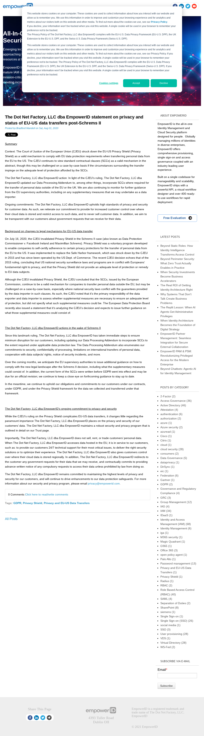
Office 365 (169, 550)
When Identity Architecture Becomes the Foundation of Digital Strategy (177, 325)
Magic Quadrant (172, 541)
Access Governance (176, 400)
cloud (166, 444)
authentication (171, 414)
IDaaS (166, 515)
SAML (166, 598)
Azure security (171, 427)
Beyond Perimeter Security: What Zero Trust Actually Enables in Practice (177, 263)
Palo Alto (168, 559)
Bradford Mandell (25, 128)
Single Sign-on (171, 616)
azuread (167, 431)
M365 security (171, 537)
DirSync (167, 466)
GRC (165, 497)
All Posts (11, 519)
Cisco (166, 436)
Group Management (176, 502)
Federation (169, 475)
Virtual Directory (173, 642)
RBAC (166, 585)
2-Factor (168, 396)
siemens (167, 612)
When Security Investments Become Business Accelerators (177, 276)
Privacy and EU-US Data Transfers (67, 503)
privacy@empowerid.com (104, 483)
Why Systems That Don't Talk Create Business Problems (175, 299)
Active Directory (173, 405)
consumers (169, 453)
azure (166, 422)
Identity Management (175, 528)
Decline (164, 83)
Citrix (165, 440)
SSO (165, 629)
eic (164, 471)
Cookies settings (108, 83)
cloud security (172, 449)
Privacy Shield (32, 503)
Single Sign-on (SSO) (176, 620)
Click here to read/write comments (46, 494)
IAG (165, 506)
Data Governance (173, 458)
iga (164, 532)
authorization (170, 418)
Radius (167, 581)
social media (170, 625)
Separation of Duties (175, 603)
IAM (165, 510)
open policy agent (173, 554)
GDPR (17, 503)
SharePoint (169, 607)
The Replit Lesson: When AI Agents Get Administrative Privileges (177, 312)
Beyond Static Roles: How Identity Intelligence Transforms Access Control (177, 250)
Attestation (169, 409)
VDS (165, 638)
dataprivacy (169, 462)
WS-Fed (167, 647)
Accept (136, 83)
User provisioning (174, 633)
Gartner (167, 479)
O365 (166, 546)
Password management (178, 563)
